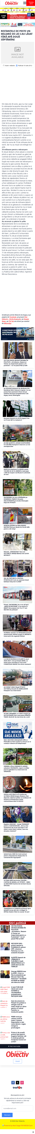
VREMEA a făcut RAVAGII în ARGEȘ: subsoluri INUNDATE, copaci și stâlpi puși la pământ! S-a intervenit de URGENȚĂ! (16, 768)
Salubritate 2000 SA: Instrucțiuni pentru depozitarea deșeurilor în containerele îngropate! (15, 855)
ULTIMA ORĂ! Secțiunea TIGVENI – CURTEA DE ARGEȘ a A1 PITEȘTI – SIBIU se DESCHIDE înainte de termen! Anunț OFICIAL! (17, 882)
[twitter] (33, 14)
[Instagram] (22, 1082)
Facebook (13, 317)
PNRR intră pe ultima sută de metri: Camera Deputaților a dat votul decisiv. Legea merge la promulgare (18, 1022)
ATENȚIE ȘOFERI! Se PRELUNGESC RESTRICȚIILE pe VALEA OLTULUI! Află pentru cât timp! (16, 527)
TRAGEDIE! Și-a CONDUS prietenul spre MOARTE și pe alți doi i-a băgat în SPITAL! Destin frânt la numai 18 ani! (17, 910)
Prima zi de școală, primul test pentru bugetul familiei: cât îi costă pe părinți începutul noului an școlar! (18, 1037)
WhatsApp (7, 323)
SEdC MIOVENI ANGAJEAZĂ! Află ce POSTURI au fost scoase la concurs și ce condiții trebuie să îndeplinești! (17, 741)
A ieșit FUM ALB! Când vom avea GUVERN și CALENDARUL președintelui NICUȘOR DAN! (17, 991)
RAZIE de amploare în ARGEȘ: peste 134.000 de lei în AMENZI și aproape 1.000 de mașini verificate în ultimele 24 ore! (17, 471)
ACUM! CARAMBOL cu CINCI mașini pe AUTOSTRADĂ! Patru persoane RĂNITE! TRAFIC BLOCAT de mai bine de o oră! (17, 715)
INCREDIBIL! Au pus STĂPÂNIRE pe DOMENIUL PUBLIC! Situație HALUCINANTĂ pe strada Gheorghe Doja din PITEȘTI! (16, 499)
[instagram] (29, 18)
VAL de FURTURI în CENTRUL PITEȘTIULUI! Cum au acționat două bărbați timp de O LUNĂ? (16, 579)
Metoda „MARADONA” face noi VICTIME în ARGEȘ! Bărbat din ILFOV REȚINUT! (16, 553)
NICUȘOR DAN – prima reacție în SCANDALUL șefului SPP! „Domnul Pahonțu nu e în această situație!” (18, 948)
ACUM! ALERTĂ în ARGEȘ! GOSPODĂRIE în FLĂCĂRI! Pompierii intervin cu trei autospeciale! (17, 444)
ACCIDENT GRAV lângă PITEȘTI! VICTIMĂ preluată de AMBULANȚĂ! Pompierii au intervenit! (16, 688)
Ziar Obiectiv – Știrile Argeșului (14, 318)
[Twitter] (17, 1082)
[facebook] (29, 14)
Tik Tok (11, 321)
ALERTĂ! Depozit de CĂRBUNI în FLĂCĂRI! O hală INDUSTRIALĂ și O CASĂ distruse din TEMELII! (18, 962)
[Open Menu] (24, 2)
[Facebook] (13, 1082)
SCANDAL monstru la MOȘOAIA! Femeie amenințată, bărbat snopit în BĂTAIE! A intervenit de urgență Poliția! (17, 634)
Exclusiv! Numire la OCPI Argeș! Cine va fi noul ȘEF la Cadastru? (16, 419)
